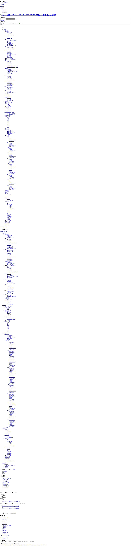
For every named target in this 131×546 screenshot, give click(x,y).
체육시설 (10, 207)
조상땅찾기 (9, 52)
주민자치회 (7, 129)
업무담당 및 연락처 (12, 145)
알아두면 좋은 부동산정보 (11, 45)
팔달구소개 (7, 191)
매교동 (8, 118)
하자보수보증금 (9, 285)
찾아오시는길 (4, 533)
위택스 (8, 37)
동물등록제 (9, 69)
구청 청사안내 (7, 221)
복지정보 (8, 61)
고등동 (8, 120)
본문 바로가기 (5, 2)
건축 (5, 284)
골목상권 (8, 219)
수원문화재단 (4, 524)
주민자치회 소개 (9, 130)
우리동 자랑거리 (12, 342)
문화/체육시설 (9, 204)
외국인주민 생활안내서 (11, 66)
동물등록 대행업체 (10, 70)
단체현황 (10, 144)
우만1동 (8, 174)
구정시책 (6, 193)
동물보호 (6, 68)
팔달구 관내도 (7, 223)
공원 (7, 203)
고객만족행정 (7, 94)
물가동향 (8, 218)
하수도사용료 (9, 88)
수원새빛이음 (4, 519)
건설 (5, 86)
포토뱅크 (2, 6)
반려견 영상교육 (9, 73)
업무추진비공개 (7, 103)
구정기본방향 (9, 194)
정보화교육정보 (7, 58)
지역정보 (6, 209)
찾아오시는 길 (11, 141)
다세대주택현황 (9, 83)
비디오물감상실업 (10, 100)
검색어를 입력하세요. (5, 23)
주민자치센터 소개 (10, 131)
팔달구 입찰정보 (9, 114)
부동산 (6, 39)
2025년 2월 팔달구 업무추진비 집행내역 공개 (10, 508)
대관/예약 (6, 115)
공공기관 (8, 449)
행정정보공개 (7, 97)
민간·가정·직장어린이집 (11, 67)
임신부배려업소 (9, 216)
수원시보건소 (4, 526)
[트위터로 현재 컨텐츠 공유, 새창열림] (4, 472)
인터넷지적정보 (9, 56)
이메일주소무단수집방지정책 (10, 465)
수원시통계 (9, 200)
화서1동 (8, 121)
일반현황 (10, 137)
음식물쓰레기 (9, 77)
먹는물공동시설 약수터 (11, 283)
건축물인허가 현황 (10, 84)
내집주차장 (9, 91)
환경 (5, 75)
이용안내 (4, 463)
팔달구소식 (7, 107)
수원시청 (2, 4)
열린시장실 (7, 106)
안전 (5, 46)
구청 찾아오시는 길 (8, 222)
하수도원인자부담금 (10, 87)
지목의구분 (9, 253)
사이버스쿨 (9, 264)
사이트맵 (6, 464)
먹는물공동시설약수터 (11, 79)
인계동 (8, 127)
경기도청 (4, 527)
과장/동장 (8, 105)
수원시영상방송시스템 (6, 525)
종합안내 (6, 30)
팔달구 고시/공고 (10, 113)
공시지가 (8, 41)
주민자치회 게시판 (10, 133)
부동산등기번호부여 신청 (11, 54)
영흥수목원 (4, 530)
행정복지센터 (7, 128)
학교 (7, 213)
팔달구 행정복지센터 (4, 535)
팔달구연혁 (7, 434)
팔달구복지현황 (9, 63)
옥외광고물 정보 (9, 85)
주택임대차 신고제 (10, 44)
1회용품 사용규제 (10, 78)
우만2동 (8, 126)
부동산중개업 (9, 42)
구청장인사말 (4, 12)
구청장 (8, 104)
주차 (5, 90)
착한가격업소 (9, 217)
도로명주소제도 (9, 53)
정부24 (3, 528)
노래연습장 (9, 98)
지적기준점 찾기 (9, 57)
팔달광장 (8, 313)
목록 (1, 510)
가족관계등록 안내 (10, 34)
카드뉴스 (8, 72)
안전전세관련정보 (10, 43)
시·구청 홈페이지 (4, 538)
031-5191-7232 (13, 513)
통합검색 (6, 466)
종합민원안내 (7, 31)
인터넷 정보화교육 (10, 263)
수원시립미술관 (5, 520)
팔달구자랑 (7, 201)
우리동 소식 (7, 190)
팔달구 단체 (7, 224)
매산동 (8, 119)
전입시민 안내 (9, 32)
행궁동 (8, 117)
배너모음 (6, 467)
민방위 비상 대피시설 (10, 47)
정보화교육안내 (9, 262)
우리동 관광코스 (12, 343)
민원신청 (8, 33)
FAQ (7, 74)
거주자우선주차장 (10, 92)
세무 (5, 238)
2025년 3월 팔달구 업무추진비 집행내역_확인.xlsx (11, 501)
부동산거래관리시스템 (11, 40)
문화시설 (10, 205)
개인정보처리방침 (5, 532)
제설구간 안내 (7, 116)
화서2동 (8, 122)
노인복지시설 (9, 62)
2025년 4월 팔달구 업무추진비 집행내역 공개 (10, 506)
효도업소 (8, 215)
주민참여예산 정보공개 (9, 102)
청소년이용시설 (11, 208)
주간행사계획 (9, 314)
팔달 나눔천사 (9, 270)
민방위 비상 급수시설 (10, 48)
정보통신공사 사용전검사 (9, 59)
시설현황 (8, 134)
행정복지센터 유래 (12, 344)
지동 (7, 323)
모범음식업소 (9, 214)
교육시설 (10, 206)
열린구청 (6, 101)
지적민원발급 (9, 55)
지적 (5, 252)
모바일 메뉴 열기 (3, 226)
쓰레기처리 (9, 76)
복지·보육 (6, 60)
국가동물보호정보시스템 (11, 71)
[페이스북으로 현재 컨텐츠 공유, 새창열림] (4, 471)
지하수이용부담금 (10, 89)
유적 (7, 202)
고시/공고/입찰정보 (8, 112)
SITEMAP (5, 231)
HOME (1, 231)
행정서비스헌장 (9, 299)
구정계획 (8, 195)
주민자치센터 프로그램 (11, 132)
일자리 (6, 93)
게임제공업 (9, 99)
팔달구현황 (7, 198)
